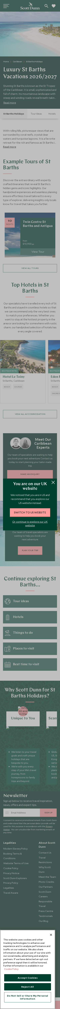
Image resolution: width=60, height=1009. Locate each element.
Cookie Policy (11, 969)
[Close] (51, 934)
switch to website (30, 512)
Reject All (27, 986)
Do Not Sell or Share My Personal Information (27, 997)
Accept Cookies (28, 977)
